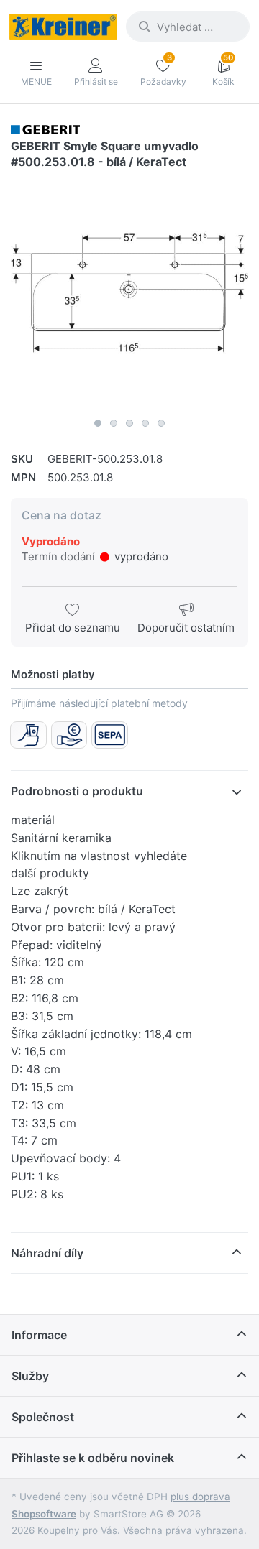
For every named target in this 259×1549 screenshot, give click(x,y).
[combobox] (188, 26)
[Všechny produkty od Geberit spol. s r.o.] (45, 129)
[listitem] (129, 292)
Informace (39, 1335)
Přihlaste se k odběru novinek (93, 1458)
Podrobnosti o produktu (77, 791)
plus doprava (200, 1496)
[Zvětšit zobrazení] (129, 292)
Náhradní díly (47, 1253)
